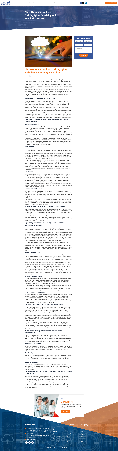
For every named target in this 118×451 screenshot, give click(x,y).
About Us (83, 431)
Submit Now (83, 55)
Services (35, 3)
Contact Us (83, 441)
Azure (68, 441)
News (82, 436)
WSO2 (68, 431)
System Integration (57, 429)
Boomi (68, 438)
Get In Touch (65, 411)
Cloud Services (56, 438)
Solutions (42, 3)
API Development (57, 434)
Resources (57, 3)
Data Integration (56, 431)
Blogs (82, 434)
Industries (49, 3)
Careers (83, 438)
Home (30, 3)
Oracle (68, 436)
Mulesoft (69, 434)
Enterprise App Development (56, 442)
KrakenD (69, 429)
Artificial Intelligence (58, 436)
